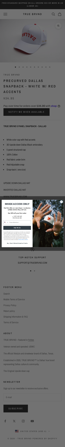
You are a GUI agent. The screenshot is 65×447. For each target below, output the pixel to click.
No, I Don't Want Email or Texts (17, 243)
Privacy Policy (21, 239)
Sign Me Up (17, 228)
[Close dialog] (61, 201)
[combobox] (5, 222)
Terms (26, 239)
